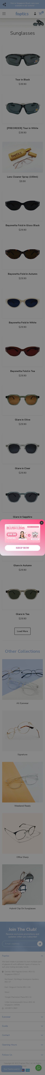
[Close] (42, 523)
